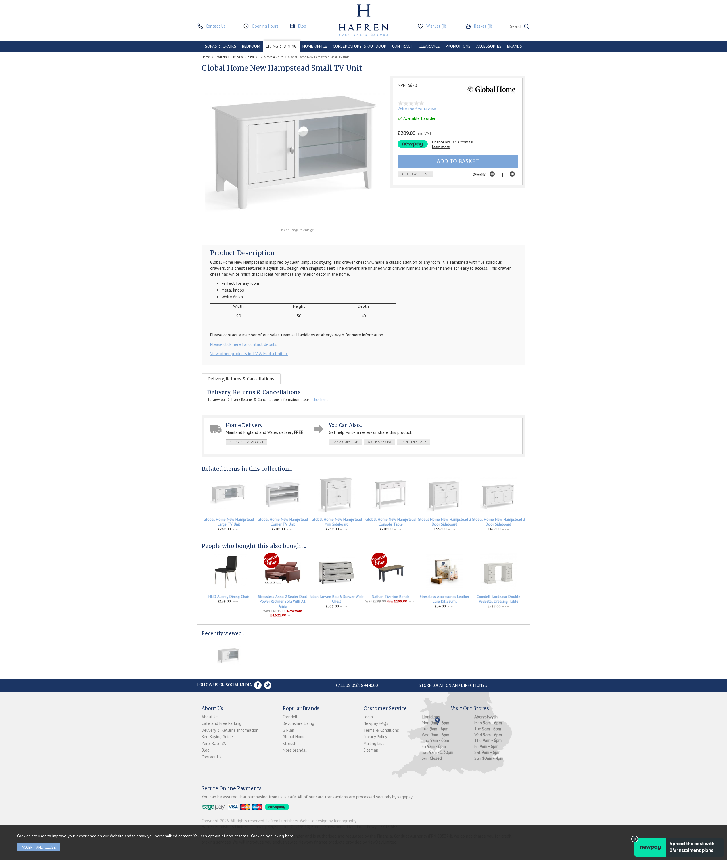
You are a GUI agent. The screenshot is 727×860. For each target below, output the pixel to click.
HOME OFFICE (314, 46)
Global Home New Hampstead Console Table (390, 522)
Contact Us (212, 756)
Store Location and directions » (453, 685)
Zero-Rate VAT (215, 743)
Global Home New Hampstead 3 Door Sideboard (498, 522)
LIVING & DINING (281, 46)
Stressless (292, 743)
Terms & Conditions (381, 730)
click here (319, 399)
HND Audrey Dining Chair (228, 596)
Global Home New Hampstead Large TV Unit (229, 522)
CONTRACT (402, 46)
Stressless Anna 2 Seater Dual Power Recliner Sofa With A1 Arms (282, 601)
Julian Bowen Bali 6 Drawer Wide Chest (337, 599)
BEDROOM (251, 46)
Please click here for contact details (243, 344)
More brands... (295, 750)
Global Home (294, 736)
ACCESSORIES (489, 46)
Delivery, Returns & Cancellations (241, 379)
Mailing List (374, 743)
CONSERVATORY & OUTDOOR (360, 46)
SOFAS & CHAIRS (220, 46)
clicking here (282, 835)
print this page (413, 442)
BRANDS (514, 46)
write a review (379, 442)
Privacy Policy (375, 736)
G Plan (288, 730)
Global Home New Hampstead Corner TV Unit (283, 522)
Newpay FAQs (376, 723)
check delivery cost (246, 442)
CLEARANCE (429, 46)
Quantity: (479, 174)
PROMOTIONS (458, 46)
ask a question (345, 442)
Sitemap (371, 750)
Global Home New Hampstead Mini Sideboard (337, 522)
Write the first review (417, 109)
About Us (210, 716)
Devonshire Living (298, 723)
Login (368, 716)
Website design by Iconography (328, 820)
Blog (206, 750)
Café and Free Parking (221, 723)
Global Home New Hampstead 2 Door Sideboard (444, 522)
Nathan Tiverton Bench (390, 596)
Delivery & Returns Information (230, 730)
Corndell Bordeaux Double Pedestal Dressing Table (498, 599)
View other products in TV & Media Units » (249, 353)
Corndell (290, 716)
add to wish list (415, 174)
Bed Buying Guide (217, 736)
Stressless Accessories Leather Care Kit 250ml (444, 599)
